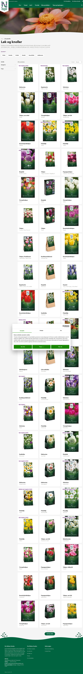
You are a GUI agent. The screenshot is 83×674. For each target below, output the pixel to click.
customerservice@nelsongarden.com (15, 663)
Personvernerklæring (49, 648)
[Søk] (82, 5)
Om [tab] (61, 330)
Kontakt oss (29, 653)
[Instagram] (82, 1)
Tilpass (40, 346)
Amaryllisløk (31, 55)
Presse (28, 655)
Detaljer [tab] (41, 330)
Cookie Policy (48, 651)
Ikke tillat (23, 346)
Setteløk (10, 55)
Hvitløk (17, 55)
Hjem (2, 38)
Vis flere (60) (50, 634)
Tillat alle (60, 346)
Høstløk (23, 55)
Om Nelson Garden (76, 1)
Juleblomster (40, 55)
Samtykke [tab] (22, 330)
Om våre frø (29, 651)
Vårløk (3, 55)
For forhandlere (67, 1)
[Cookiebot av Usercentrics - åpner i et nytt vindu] (63, 326)
